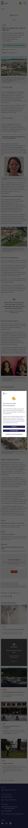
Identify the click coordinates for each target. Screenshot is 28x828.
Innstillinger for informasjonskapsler (14, 434)
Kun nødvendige (14, 430)
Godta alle (14, 427)
